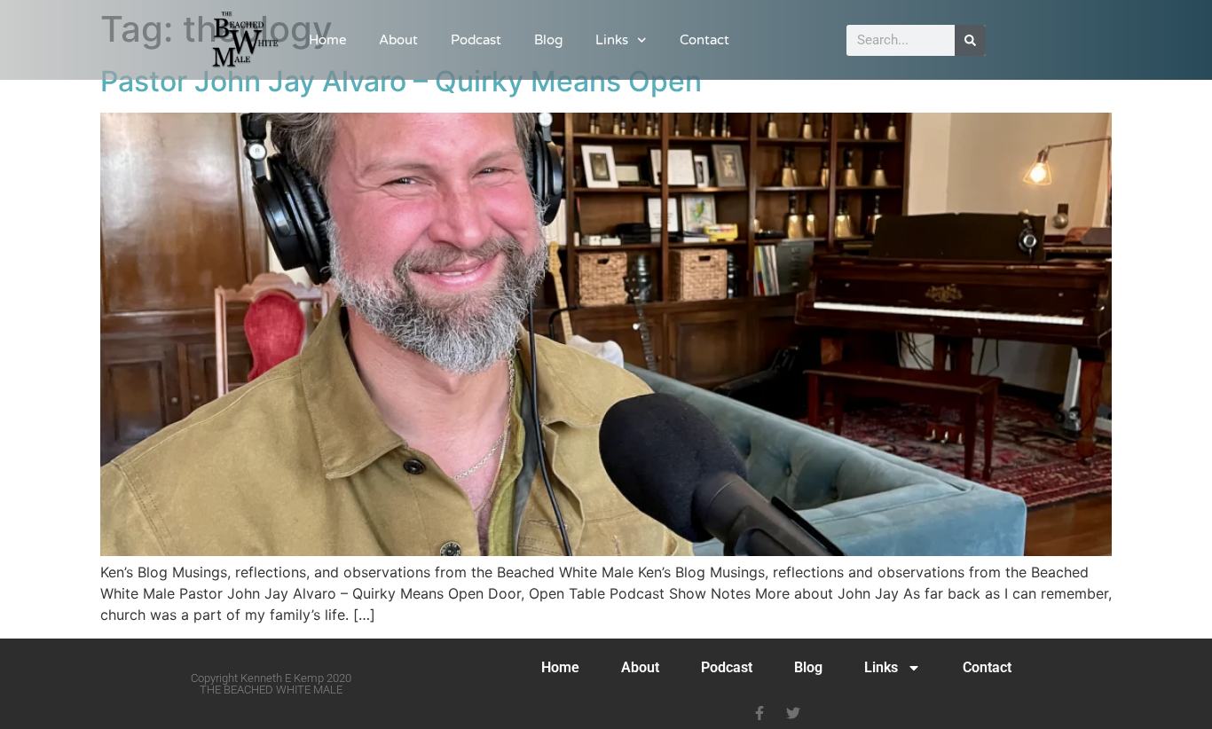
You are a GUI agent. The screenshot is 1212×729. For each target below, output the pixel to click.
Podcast (476, 40)
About (398, 40)
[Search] (970, 40)
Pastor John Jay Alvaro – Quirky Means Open (401, 81)
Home (327, 40)
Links (611, 40)
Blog (548, 40)
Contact (704, 40)
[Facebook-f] (759, 713)
